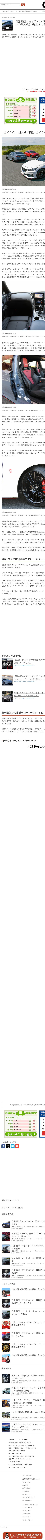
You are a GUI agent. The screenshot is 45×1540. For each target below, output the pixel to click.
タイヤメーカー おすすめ (16, 1445)
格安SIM (11, 1459)
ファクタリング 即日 (15, 1461)
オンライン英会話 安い (15, 1453)
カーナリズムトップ (7, 11)
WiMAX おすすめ (31, 1448)
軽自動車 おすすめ (25, 1442)
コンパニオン (26, 1510)
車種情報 (25, 1485)
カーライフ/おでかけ (28, 1497)
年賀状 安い (28, 1464)
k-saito (13, 1228)
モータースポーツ (27, 1520)
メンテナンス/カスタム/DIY (30, 1504)
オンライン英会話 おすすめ (17, 1451)
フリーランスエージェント (24, 1459)
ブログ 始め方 (30, 1445)
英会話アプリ (30, 1456)
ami (12, 1419)
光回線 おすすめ (18, 1448)
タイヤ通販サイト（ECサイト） (18, 1467)
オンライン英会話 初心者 (16, 1456)
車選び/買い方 (26, 1488)
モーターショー (27, 1482)
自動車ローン (26, 1494)
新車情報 (11, 1440)
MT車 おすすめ (13, 1442)
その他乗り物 (26, 1514)
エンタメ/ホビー (27, 1507)
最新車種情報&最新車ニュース (28, 11)
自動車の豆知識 (27, 1500)
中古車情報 (25, 1491)
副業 (10, 1448)
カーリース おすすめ (23, 1440)
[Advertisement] (22, 65)
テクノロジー (26, 1517)
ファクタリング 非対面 (15, 1464)
